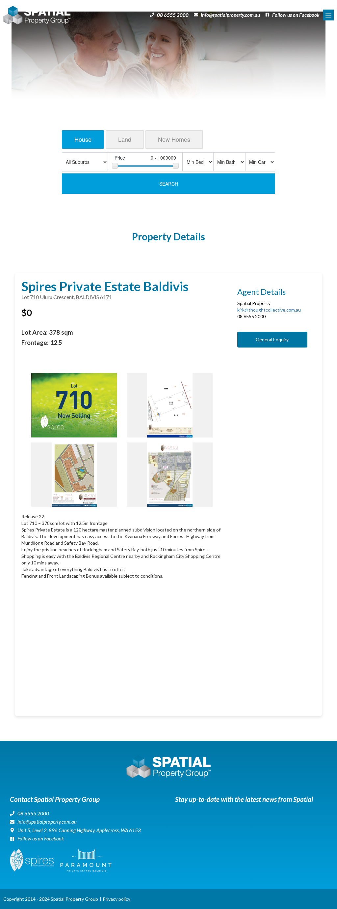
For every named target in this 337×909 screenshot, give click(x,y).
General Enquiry (272, 339)
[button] (328, 15)
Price (120, 157)
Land (124, 139)
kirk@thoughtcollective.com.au (269, 310)
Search (168, 183)
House (82, 139)
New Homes (174, 139)
